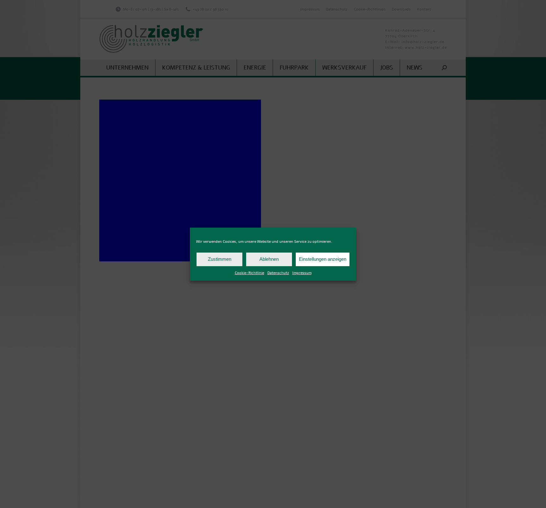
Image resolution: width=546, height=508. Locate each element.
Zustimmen (219, 259)
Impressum (302, 272)
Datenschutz (278, 272)
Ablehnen (269, 259)
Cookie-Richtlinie (249, 272)
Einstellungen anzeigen (322, 259)
